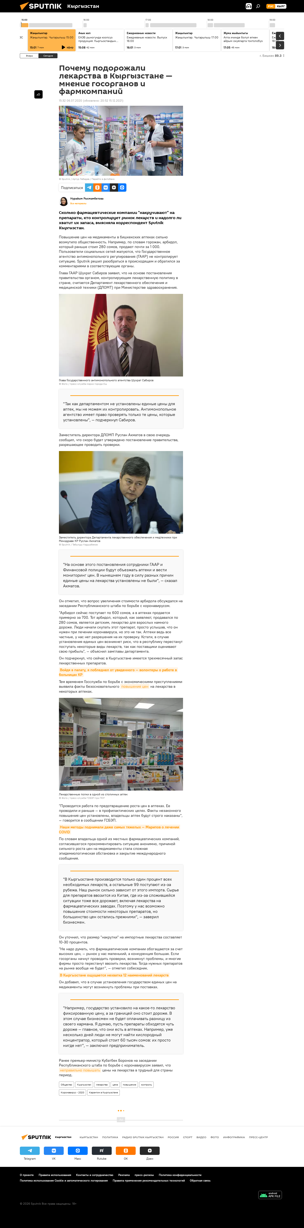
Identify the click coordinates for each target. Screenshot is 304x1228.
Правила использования (55, 1175)
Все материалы (78, 203)
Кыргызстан (84, 1084)
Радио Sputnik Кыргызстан (143, 1137)
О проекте (27, 1175)
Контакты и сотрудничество (94, 1175)
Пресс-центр (258, 1137)
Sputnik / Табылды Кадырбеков (80, 544)
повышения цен (134, 686)
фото (215, 1137)
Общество (66, 1084)
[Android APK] (270, 1195)
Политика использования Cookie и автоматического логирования (64, 1180)
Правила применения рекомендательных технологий (149, 1180)
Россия (173, 1137)
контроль (146, 1084)
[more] (38, 94)
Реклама (124, 1175)
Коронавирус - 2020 (72, 1092)
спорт (187, 1137)
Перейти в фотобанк (103, 179)
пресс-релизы (144, 1175)
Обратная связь (200, 1180)
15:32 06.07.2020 (70, 100)
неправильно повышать (80, 1070)
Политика (110, 1137)
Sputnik (66, 179)
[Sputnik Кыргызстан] (42, 11)
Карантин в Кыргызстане (103, 1092)
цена (115, 1084)
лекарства (102, 1084)
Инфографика (234, 1137)
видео (201, 1137)
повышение (129, 1084)
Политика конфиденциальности (180, 1175)
